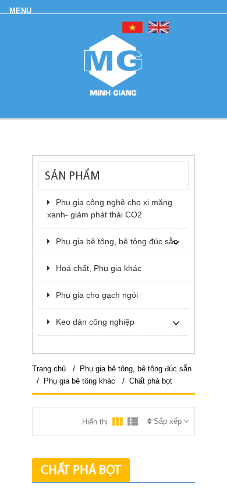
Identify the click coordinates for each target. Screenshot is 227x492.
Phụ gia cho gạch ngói (97, 295)
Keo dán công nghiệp (95, 321)
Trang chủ (49, 368)
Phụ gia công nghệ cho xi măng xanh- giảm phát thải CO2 (109, 208)
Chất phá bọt (150, 381)
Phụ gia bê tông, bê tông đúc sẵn (117, 241)
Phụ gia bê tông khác (81, 381)
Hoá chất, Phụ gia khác (98, 268)
